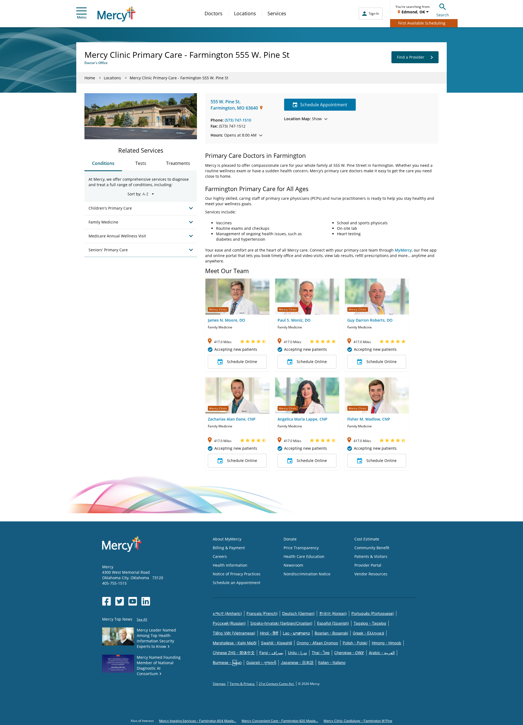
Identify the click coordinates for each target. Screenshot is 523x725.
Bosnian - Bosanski (331, 633)
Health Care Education (304, 556)
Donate (290, 539)
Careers (220, 556)
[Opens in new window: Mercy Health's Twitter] (119, 601)
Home (89, 77)
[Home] (116, 14)
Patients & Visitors (370, 556)
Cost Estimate (366, 539)
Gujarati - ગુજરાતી (261, 662)
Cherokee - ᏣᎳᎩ (349, 652)
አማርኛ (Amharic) (227, 613)
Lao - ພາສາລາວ (296, 633)
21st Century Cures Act (276, 683)
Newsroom (293, 565)
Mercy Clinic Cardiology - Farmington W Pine (358, 721)
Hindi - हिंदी (269, 633)
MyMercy (403, 250)
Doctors (214, 13)
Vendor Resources (370, 573)
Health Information (230, 565)
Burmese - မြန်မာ (227, 662)
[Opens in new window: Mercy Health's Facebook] (106, 601)
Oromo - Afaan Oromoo (317, 643)
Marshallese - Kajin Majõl (234, 643)
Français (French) (262, 613)
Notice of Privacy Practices (236, 573)
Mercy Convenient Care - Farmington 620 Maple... (280, 721)
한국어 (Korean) (333, 613)
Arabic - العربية (382, 652)
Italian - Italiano (331, 662)
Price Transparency (301, 547)
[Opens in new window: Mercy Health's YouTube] (132, 601)
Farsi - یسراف (271, 652)
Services (276, 13)
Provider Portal (367, 565)
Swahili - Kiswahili (276, 643)
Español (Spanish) (333, 623)
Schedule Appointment (323, 105)
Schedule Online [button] (242, 361)
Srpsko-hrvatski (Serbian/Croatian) (281, 623)
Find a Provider (410, 57)
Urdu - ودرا (297, 652)
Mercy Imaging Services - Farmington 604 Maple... (197, 721)
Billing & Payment (229, 547)
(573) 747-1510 (238, 120)
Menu (81, 17)
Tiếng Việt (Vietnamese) (234, 633)
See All (142, 619)
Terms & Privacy (242, 683)
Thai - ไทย (321, 652)
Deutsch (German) (298, 613)
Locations (245, 13)
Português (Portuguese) (372, 613)
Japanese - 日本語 (297, 662)
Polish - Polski (355, 643)
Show (303, 118)
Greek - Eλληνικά (368, 633)
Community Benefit (371, 547)
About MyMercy (227, 539)
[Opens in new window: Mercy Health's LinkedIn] (145, 601)
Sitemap (219, 683)
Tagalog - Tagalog (370, 623)
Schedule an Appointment (236, 582)
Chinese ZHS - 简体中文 (234, 652)
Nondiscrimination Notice (307, 573)
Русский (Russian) (229, 623)
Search (442, 14)
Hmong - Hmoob (386, 643)
